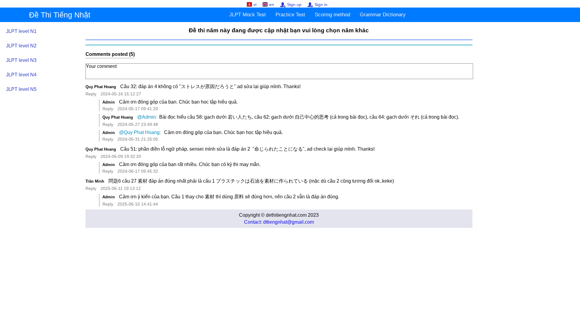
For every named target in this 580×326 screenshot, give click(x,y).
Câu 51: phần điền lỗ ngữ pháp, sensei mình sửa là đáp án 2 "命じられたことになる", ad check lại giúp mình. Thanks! (247, 149)
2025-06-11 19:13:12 (121, 188)
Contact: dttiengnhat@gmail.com (279, 222)
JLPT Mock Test (247, 15)
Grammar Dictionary (383, 15)
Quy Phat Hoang (100, 87)
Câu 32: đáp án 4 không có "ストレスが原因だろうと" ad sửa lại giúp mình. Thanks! (210, 86)
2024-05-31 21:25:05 (138, 139)
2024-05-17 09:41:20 (138, 108)
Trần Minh (94, 181)
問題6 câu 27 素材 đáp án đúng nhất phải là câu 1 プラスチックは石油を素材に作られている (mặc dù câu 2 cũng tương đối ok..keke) (251, 181)
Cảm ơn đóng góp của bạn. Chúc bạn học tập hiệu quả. (178, 101)
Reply (90, 93)
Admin (108, 102)
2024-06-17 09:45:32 (138, 171)
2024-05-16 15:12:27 (121, 93)
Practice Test (290, 15)
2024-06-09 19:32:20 (121, 156)
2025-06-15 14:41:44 (138, 204)
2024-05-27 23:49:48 (138, 124)
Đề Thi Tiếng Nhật (59, 15)
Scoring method (332, 15)
